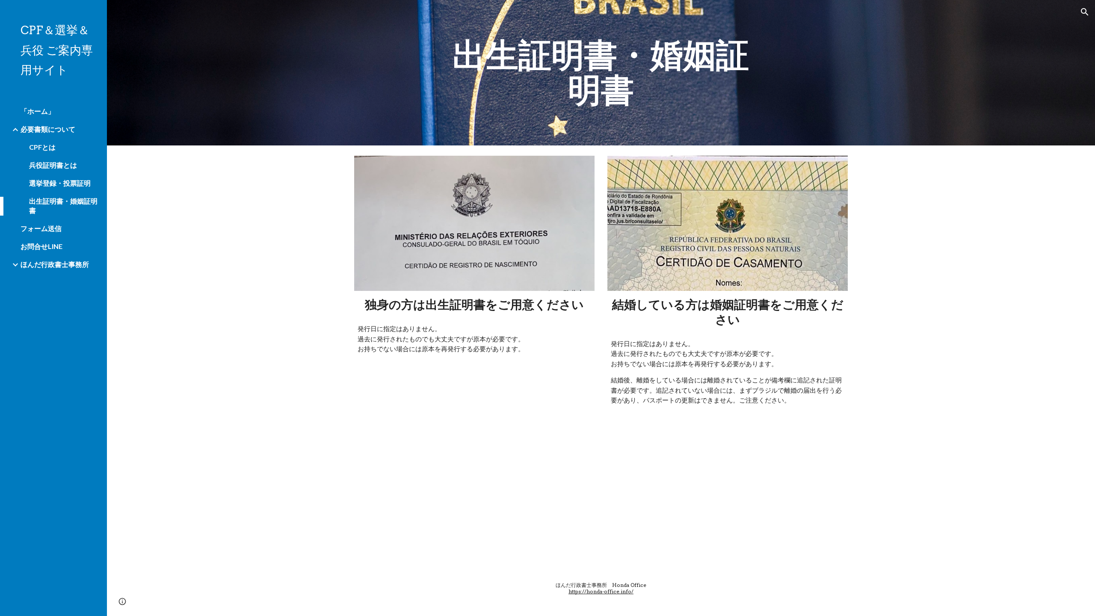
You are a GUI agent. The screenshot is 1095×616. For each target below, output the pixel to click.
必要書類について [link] (48, 129)
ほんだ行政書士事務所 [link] (55, 264)
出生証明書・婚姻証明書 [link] (63, 205)
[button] (1084, 12)
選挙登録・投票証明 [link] (60, 183)
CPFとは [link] (42, 147)
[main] (601, 73)
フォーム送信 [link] (41, 228)
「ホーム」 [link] (38, 111)
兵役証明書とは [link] (53, 165)
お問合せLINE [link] (41, 246)
